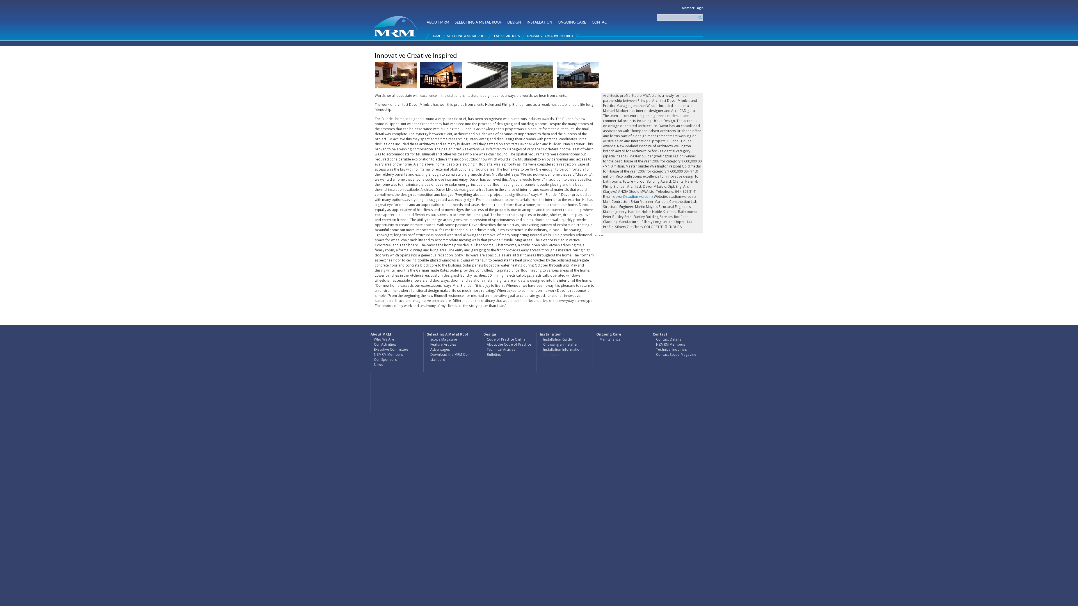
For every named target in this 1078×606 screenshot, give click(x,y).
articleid (600, 235)
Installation (539, 22)
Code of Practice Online (506, 339)
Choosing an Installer (560, 344)
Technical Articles (501, 349)
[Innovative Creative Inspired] (396, 90)
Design (514, 22)
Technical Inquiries (671, 349)
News (378, 364)
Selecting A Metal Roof (478, 22)
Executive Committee (391, 349)
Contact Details (668, 339)
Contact (600, 22)
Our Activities (385, 344)
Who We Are (384, 339)
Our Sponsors (385, 359)
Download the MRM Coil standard (449, 357)
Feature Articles (506, 36)
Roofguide (551, 354)
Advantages (440, 349)
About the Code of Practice (509, 344)
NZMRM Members (388, 354)
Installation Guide (557, 339)
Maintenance (610, 339)
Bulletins (494, 354)
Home (436, 36)
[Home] (397, 24)
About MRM (438, 22)
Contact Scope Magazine (676, 354)
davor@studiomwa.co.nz (633, 196)
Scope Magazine (443, 339)
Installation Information (562, 349)
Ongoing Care (572, 22)
